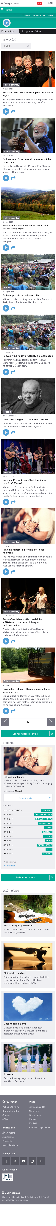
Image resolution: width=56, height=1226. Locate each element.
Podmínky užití (33, 1197)
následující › (51, 722)
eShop (5, 1119)
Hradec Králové (44, 819)
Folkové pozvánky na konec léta (21, 295)
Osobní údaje (18, 1197)
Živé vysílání (8, 1133)
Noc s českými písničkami (18, 925)
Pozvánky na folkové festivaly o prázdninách (28, 356)
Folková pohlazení (14, 777)
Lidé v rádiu (35, 1115)
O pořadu (8, 743)
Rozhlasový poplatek (39, 1127)
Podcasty (7, 1141)
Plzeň (49, 841)
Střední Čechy (45, 845)
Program (26, 15)
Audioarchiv (39, 15)
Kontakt (33, 1123)
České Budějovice (43, 815)
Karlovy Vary (45, 823)
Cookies (6, 1197)
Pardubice (47, 810)
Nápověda (34, 1111)
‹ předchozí (5, 722)
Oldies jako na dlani (15, 973)
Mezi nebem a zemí (15, 1023)
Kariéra (32, 1119)
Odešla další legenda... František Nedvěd (26, 419)
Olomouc (47, 832)
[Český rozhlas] (10, 3)
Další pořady (10, 891)
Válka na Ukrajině (10, 1107)
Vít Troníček (9, 865)
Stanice (6, 1115)
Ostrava (48, 836)
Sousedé (8, 1074)
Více (39, 31)
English (46, 1197)
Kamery (51, 15)
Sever (49, 849)
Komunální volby (10, 1111)
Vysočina (47, 854)
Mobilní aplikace (10, 1145)
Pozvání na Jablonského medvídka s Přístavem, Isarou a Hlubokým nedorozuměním (22, 622)
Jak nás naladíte (37, 1107)
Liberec (48, 828)
